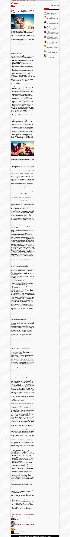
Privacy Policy (21, 0)
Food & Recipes (27, 5)
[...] (18, 519)
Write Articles (30, 0)
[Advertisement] (39, 20)
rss (56, 0)
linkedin (57, 0)
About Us (18, 0)
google (55, 0)
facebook (54, 0)
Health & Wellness (15, 5)
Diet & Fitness (23, 5)
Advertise (24, 0)
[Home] (11, 8)
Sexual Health (34, 5)
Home (12, 5)
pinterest (58, 0)
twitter (53, 0)
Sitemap (34, 0)
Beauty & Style (19, 5)
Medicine (31, 5)
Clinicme (34, 535)
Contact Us (27, 0)
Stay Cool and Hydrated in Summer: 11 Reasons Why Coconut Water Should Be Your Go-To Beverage (22, 11)
